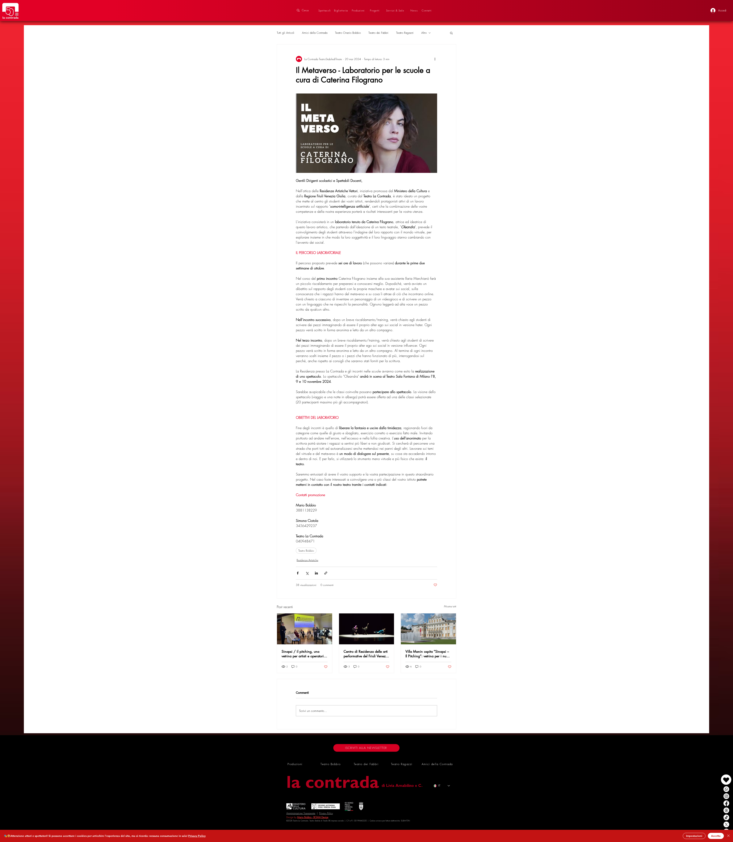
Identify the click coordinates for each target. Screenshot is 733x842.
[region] (717, 776)
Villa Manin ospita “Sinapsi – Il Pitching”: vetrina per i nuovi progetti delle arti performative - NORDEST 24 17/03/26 (428, 653)
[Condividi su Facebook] (297, 573)
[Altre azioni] (435, 59)
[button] (451, 32)
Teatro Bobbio (306, 550)
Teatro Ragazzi (405, 33)
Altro (424, 33)
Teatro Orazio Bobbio (348, 33)
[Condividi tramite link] (326, 573)
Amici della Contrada (314, 33)
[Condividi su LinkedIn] (316, 573)
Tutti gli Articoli (285, 33)
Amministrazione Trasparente (300, 813)
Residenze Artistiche (307, 560)
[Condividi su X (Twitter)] (307, 573)
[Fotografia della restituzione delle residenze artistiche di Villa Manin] (366, 628)
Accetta (716, 836)
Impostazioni (694, 836)
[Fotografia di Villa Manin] (428, 628)
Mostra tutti (450, 606)
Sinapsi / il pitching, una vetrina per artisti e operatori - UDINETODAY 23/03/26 (303, 653)
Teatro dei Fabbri (378, 33)
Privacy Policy (326, 813)
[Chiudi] (728, 836)
